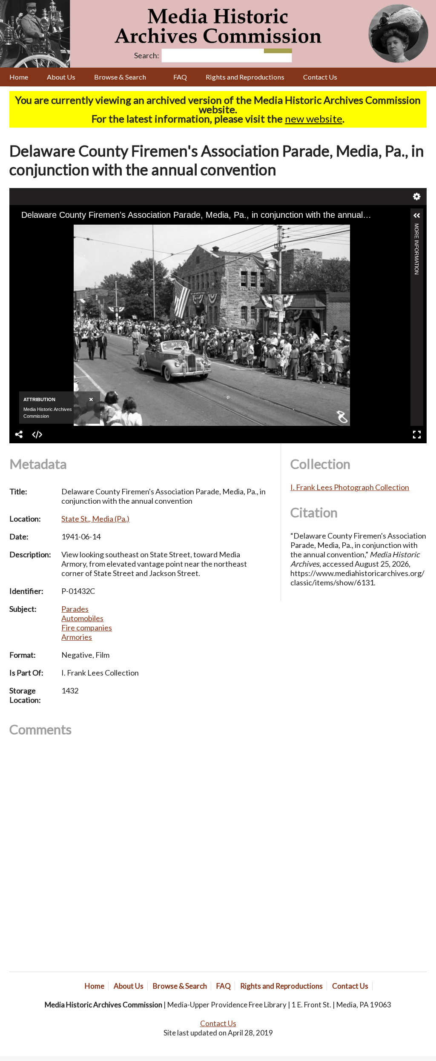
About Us (61, 77)
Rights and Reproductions (245, 77)
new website (313, 118)
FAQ (180, 77)
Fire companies (86, 627)
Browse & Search (120, 77)
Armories (76, 637)
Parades (75, 608)
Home (18, 77)
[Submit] (285, 50)
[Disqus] (140, 854)
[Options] (271, 50)
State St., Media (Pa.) (95, 518)
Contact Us (320, 77)
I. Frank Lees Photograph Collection (349, 487)
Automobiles (82, 618)
